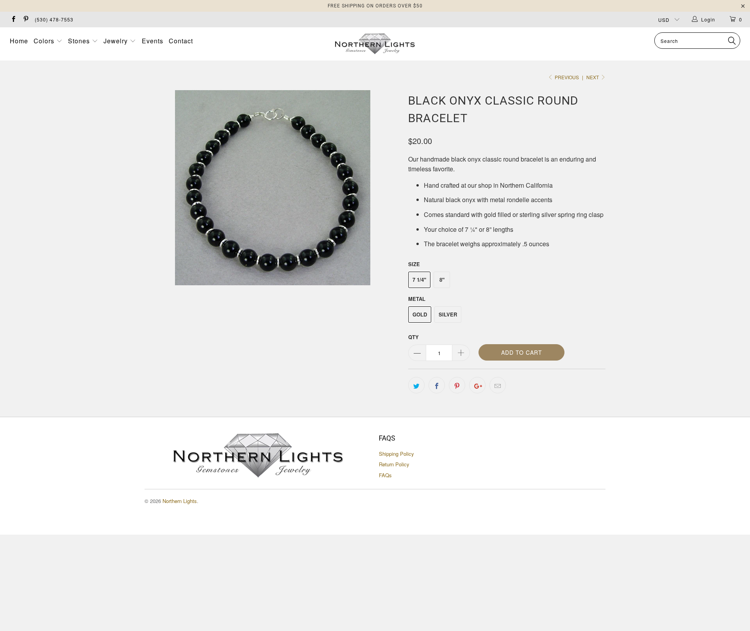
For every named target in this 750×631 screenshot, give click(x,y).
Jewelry (117, 40)
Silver (448, 314)
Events (152, 40)
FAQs (385, 475)
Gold (419, 314)
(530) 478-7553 (54, 19)
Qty (413, 337)
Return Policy (394, 464)
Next (593, 77)
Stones (80, 40)
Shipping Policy (396, 453)
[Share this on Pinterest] (457, 385)
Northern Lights (179, 501)
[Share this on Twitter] (416, 385)
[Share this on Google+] (477, 385)
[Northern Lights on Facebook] (13, 19)
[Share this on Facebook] (437, 385)
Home (19, 40)
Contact (181, 40)
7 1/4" (419, 279)
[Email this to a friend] (497, 385)
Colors (45, 40)
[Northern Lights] (375, 43)
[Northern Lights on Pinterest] (25, 19)
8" (442, 279)
